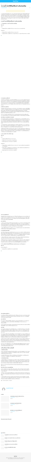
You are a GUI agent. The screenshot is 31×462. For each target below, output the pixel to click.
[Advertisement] (15, 11)
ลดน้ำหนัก (10, 380)
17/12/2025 (9, 7)
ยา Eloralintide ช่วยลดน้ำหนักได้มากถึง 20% (15, 403)
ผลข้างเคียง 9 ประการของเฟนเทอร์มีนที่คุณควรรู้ (16, 410)
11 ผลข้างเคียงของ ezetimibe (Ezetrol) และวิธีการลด (11, 434)
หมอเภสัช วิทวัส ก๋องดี (4, 7)
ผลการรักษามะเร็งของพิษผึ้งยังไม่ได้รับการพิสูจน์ (10, 447)
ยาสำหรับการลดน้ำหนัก (5, 380)
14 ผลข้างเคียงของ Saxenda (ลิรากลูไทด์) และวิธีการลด (17, 396)
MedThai (15, 1)
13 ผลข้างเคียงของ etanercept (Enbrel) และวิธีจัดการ (11, 444)
